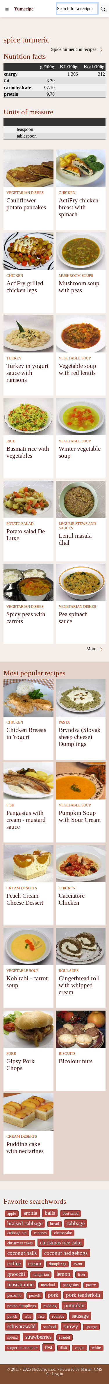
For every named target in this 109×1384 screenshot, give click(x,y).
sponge (91, 1327)
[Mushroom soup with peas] (81, 250)
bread (54, 1224)
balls (50, 1213)
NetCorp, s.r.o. (44, 1369)
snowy (70, 1326)
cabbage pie (16, 1233)
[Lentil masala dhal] (81, 498)
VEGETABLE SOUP (75, 358)
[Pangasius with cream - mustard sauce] (28, 780)
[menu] (7, 9)
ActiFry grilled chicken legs (24, 286)
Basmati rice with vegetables (27, 452)
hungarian (41, 1274)
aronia (30, 1213)
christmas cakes (20, 1243)
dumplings (57, 1264)
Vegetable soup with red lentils (77, 369)
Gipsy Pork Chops (20, 1064)
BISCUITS (67, 1054)
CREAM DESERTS (21, 888)
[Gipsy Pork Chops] (28, 1028)
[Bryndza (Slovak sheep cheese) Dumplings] (81, 697)
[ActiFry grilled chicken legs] (28, 250)
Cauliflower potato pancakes (26, 204)
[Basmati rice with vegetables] (28, 416)
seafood (49, 1327)
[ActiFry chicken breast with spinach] (81, 167)
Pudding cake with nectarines (25, 1147)
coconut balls (22, 1253)
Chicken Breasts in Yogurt (26, 733)
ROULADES (68, 971)
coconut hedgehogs (65, 1253)
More (91, 648)
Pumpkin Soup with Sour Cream (80, 816)
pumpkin (74, 1305)
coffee (14, 1263)
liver (81, 1274)
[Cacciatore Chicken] (81, 863)
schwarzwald (21, 1326)
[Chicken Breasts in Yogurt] (28, 697)
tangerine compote (22, 1348)
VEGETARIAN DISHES (25, 193)
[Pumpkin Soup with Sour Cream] (81, 780)
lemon (63, 1274)
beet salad (70, 1213)
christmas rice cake (60, 1242)
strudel (64, 1337)
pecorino (14, 1295)
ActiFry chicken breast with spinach (79, 207)
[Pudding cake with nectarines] (28, 1111)
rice (41, 1316)
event (78, 1264)
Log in (57, 1374)
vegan (79, 1348)
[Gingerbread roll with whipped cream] (81, 945)
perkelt (34, 1295)
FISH (10, 805)
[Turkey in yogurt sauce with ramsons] (28, 333)
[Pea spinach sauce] (81, 581)
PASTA (64, 722)
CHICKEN (67, 193)
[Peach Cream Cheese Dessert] (28, 863)
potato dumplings (21, 1306)
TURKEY (14, 358)
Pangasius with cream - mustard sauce (26, 819)
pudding (50, 1306)
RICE (10, 441)
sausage (80, 1316)
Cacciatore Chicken (72, 899)
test (48, 1347)
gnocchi (16, 1274)
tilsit (63, 1348)
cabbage (76, 1223)
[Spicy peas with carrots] (28, 581)
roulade (58, 1316)
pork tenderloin (83, 1295)
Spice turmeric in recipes (74, 49)
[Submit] (103, 8)
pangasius (70, 1285)
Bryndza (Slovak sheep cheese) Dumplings (80, 736)
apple (11, 1213)
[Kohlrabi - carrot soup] (28, 945)
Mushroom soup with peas (79, 286)
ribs (28, 1316)
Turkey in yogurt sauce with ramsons (27, 372)
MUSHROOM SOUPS (76, 276)
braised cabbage (24, 1223)
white (96, 1348)
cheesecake (63, 1233)
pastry (91, 1285)
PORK (11, 1054)
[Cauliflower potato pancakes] (28, 167)
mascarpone (20, 1284)
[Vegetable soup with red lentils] (81, 333)
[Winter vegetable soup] (81, 416)
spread (12, 1337)
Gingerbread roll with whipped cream (79, 985)
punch (12, 1316)
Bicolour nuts (75, 1061)
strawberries (38, 1337)
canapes (40, 1233)
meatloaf (48, 1285)
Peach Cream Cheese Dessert (24, 899)
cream (34, 1263)
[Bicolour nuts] (81, 1028)
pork (53, 1295)
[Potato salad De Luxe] (28, 498)
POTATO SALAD (19, 524)
